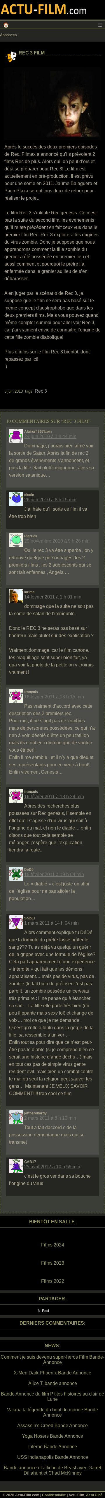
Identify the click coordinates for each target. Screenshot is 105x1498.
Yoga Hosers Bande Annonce (52, 1436)
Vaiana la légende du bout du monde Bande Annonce (52, 1412)
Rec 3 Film (32, 52)
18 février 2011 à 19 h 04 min (54, 874)
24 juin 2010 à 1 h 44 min (50, 436)
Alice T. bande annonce (52, 1383)
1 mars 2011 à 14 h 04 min (51, 923)
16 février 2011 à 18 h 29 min (54, 796)
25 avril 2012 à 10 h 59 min (52, 1166)
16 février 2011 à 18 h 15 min (54, 696)
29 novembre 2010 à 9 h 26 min (57, 540)
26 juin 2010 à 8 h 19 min (50, 499)
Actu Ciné (94, 1495)
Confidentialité (54, 1495)
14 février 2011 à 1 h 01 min (52, 596)
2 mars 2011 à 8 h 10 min (50, 1118)
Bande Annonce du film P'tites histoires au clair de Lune (52, 1396)
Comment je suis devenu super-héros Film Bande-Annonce (52, 1360)
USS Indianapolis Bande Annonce (52, 1457)
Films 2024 (52, 1244)
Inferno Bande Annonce (52, 1446)
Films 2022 (52, 1281)
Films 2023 (52, 1263)
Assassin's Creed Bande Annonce (52, 1425)
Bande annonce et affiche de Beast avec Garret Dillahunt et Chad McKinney (52, 1470)
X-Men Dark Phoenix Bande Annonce (52, 1372)
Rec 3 (41, 391)
